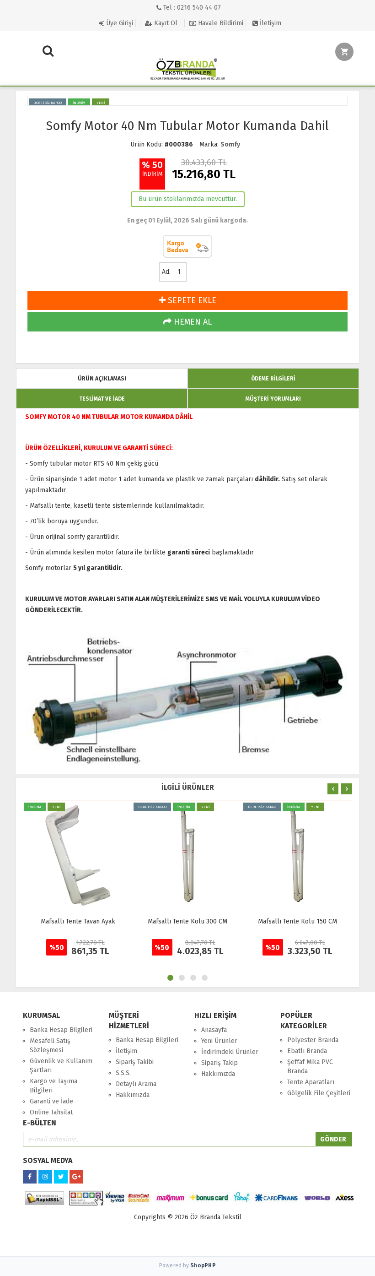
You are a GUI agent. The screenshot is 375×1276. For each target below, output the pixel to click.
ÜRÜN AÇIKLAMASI (102, 378)
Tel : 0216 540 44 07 (191, 7)
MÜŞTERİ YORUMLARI (273, 399)
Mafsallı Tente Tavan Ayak (78, 921)
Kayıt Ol (164, 23)
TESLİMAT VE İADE (102, 399)
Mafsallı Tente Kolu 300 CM (187, 921)
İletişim (269, 23)
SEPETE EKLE (191, 300)
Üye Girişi (118, 23)
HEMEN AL (191, 322)
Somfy (230, 144)
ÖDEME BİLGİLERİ (273, 378)
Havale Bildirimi (219, 23)
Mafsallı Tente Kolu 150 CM (297, 921)
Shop (203, 1265)
